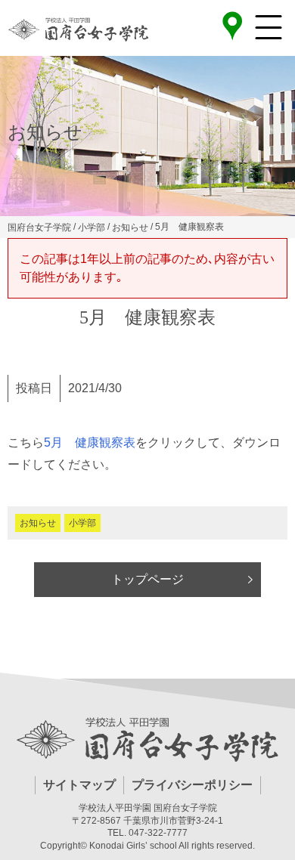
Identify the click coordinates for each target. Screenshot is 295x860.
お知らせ (38, 523)
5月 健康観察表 (89, 442)
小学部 (82, 523)
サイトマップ (79, 784)
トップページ (147, 579)
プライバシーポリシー (192, 784)
